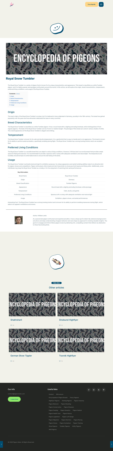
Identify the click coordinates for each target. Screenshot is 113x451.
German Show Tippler (21, 355)
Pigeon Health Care (54, 413)
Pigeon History (67, 413)
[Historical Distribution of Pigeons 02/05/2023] (111, 444)
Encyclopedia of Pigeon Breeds (58, 397)
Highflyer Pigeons (54, 400)
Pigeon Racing (78, 420)
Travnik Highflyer (67, 355)
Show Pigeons (53, 426)
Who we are (59, 394)
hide (18, 93)
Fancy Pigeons (74, 397)
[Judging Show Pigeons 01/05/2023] (1, 444)
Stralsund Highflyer (68, 320)
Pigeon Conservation (55, 407)
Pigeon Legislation (54, 416)
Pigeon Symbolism (65, 423)
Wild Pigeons (53, 429)
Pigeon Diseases (69, 407)
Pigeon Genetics (65, 410)
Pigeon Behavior (54, 404)
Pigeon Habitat (77, 410)
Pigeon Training (78, 423)
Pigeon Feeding (53, 410)
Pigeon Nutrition (66, 420)
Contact (51, 394)
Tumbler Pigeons (65, 426)
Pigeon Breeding (66, 404)
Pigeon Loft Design (68, 416)
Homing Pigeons (67, 400)
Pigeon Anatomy (79, 400)
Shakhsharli (16, 320)
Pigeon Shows (53, 423)
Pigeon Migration (54, 420)
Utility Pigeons (76, 426)
